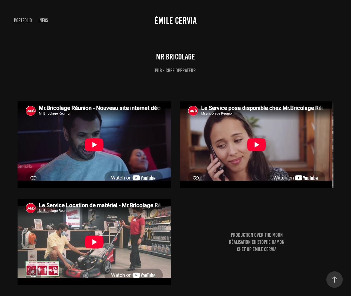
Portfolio (23, 20)
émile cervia (175, 20)
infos (43, 20)
